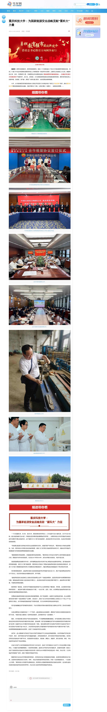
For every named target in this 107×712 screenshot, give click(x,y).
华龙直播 (80, 11)
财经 (54, 11)
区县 (27, 11)
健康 (48, 11)
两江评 (21, 11)
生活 (66, 11)
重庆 (14, 11)
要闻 (8, 11)
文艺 (41, 11)
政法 (87, 11)
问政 (60, 11)
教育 (35, 11)
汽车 (72, 11)
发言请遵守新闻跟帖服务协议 (41, 678)
